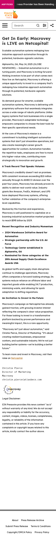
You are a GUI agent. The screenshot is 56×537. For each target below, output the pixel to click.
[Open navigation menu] (5, 25)
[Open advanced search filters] (44, 25)
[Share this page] (52, 25)
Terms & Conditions (41, 526)
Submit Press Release (17, 526)
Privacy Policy (42, 532)
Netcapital (16, 358)
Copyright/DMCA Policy (19, 532)
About (15, 520)
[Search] (38, 25)
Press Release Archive (32, 520)
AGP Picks (7, 4)
